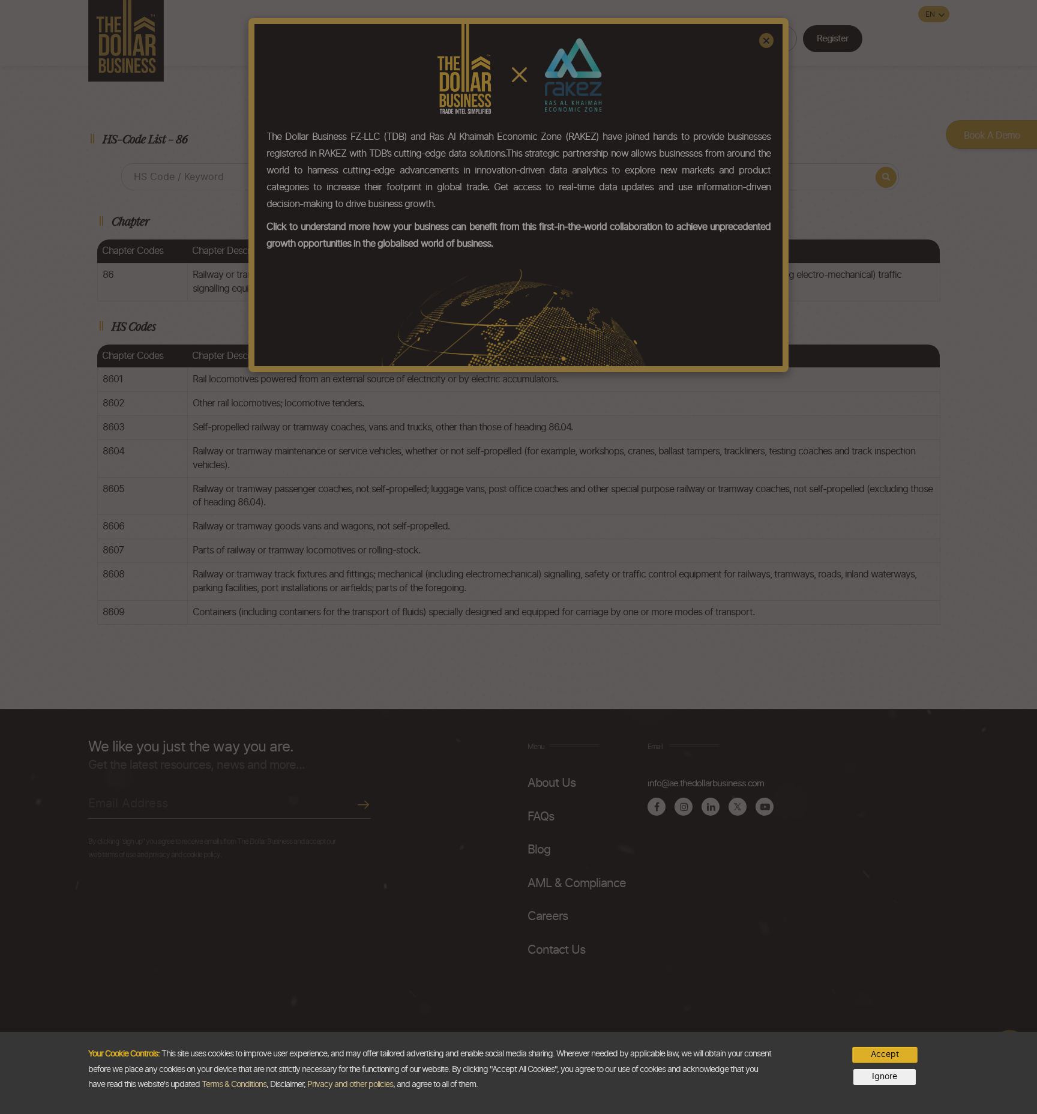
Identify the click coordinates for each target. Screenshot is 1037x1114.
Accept (885, 1054)
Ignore (884, 1077)
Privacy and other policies (350, 1084)
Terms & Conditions (234, 1084)
